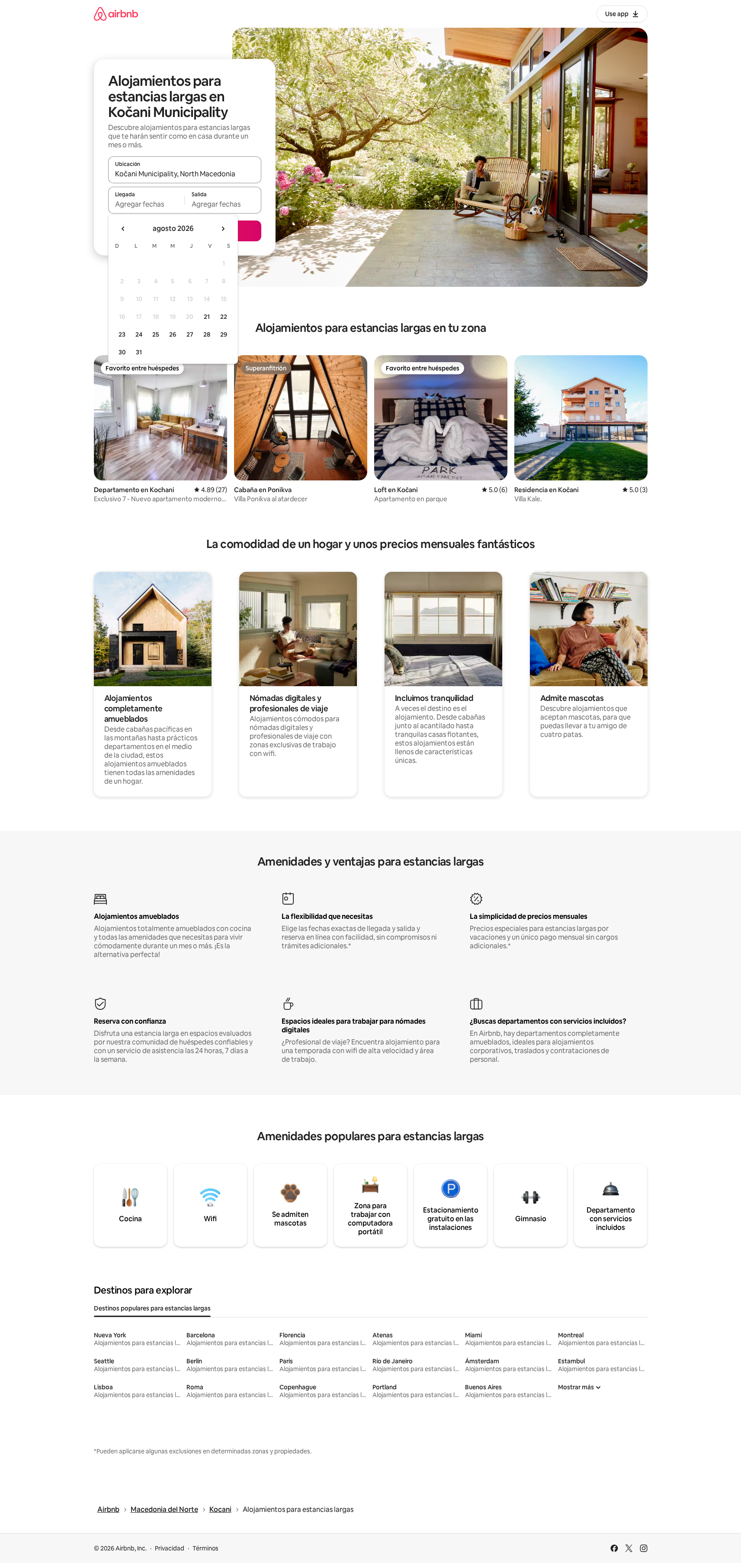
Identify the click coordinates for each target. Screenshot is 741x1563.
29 (223, 334)
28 (206, 334)
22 (223, 317)
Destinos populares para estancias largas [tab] (152, 1308)
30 (122, 352)
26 (172, 334)
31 (139, 352)
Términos (205, 1548)
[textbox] (146, 204)
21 (207, 317)
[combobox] (184, 174)
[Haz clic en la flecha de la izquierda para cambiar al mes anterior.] (123, 228)
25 (155, 334)
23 (122, 334)
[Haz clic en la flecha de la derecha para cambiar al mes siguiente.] (222, 228)
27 (189, 334)
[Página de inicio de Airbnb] (116, 13)
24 (138, 334)
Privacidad (169, 1548)
